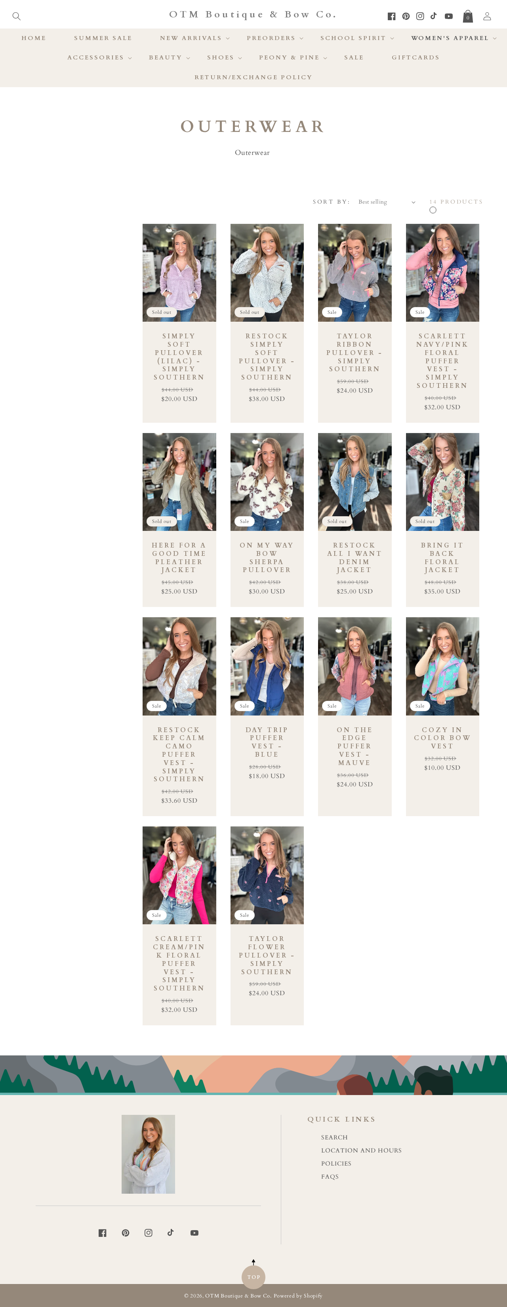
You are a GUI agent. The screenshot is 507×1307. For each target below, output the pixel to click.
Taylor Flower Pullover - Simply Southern (267, 955)
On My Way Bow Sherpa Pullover (267, 558)
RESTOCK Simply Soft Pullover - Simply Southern (267, 357)
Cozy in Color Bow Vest (442, 738)
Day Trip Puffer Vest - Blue (267, 742)
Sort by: (332, 202)
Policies (336, 1164)
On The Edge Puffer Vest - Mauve (355, 746)
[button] (16, 14)
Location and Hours (361, 1151)
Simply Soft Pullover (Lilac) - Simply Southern (179, 357)
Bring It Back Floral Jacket (442, 558)
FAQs (330, 1177)
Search (334, 1137)
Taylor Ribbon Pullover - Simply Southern (354, 353)
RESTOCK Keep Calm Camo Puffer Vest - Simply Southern (179, 755)
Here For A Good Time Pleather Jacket (179, 558)
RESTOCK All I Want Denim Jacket (355, 558)
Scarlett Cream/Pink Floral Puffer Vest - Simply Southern (179, 964)
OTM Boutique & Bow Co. (238, 1296)
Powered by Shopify (298, 1296)
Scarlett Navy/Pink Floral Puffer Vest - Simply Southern (442, 361)
